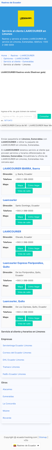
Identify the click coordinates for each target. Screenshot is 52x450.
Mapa (20, 185)
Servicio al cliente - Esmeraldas (19, 61)
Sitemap (43, 437)
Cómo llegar (34, 185)
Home (4, 55)
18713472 (8, 120)
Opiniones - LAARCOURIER (16, 58)
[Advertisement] (26, 92)
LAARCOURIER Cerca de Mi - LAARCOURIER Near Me (26, 125)
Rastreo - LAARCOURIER (22, 55)
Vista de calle (24, 191)
